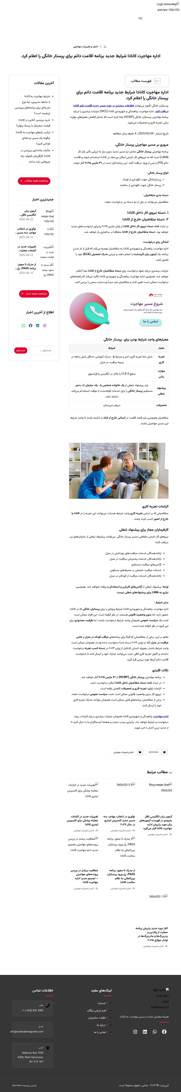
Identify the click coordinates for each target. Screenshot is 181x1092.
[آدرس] (48, 1048)
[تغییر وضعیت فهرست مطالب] (155, 81)
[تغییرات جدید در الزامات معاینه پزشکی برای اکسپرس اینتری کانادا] (47, 252)
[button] (44, 325)
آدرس (41, 1047)
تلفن (41, 1005)
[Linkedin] (145, 1031)
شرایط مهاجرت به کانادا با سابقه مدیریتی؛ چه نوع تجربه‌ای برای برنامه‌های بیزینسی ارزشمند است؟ (32, 105)
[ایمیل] (48, 1027)
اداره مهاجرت (161, 716)
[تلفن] (48, 1006)
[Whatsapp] (154, 1031)
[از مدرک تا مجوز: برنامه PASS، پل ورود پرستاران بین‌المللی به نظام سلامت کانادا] (47, 270)
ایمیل (41, 1026)
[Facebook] (164, 1031)
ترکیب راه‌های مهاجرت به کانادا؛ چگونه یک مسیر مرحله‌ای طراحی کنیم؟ (33, 138)
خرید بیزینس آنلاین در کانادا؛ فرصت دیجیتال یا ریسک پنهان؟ (33, 123)
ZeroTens (17, 1085)
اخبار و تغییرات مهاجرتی (123, 752)
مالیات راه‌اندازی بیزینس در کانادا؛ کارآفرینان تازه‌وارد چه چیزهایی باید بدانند (35, 156)
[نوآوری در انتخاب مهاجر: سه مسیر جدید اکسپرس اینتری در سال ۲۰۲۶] (47, 234)
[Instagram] (135, 1031)
